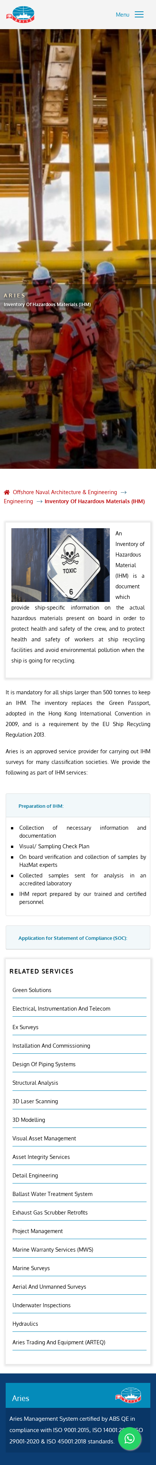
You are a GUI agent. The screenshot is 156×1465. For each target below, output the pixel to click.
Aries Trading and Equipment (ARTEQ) (58, 1342)
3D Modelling (28, 1120)
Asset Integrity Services (41, 1157)
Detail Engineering (35, 1175)
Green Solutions (31, 990)
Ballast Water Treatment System (52, 1194)
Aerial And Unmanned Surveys (49, 1286)
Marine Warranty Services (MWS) (52, 1249)
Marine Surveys (31, 1268)
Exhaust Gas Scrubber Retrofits (50, 1212)
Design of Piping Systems (44, 1064)
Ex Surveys (25, 1027)
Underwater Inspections (41, 1305)
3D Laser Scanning (35, 1101)
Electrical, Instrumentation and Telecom (61, 1008)
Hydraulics (25, 1323)
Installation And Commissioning (51, 1045)
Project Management (37, 1231)
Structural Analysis (35, 1082)
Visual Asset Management (44, 1138)
